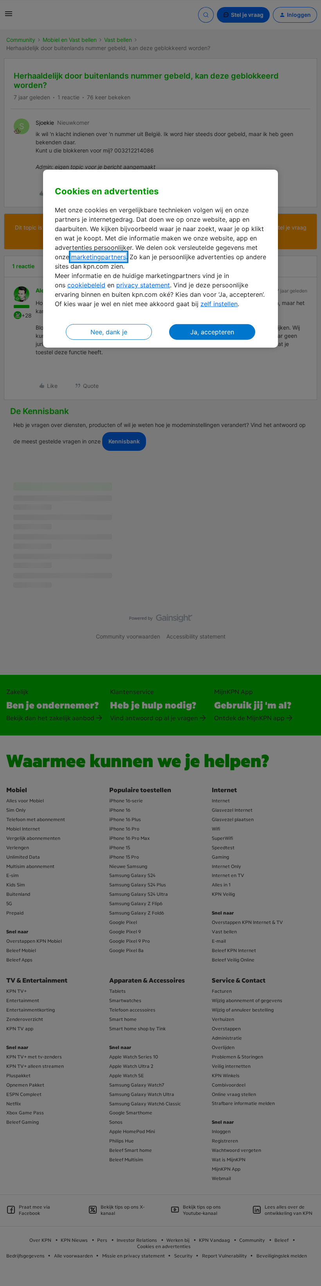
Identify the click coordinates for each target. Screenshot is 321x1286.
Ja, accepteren (212, 332)
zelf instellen (219, 304)
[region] (160, 259)
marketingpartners (98, 257)
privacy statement (143, 285)
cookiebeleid (86, 285)
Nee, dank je (108, 332)
